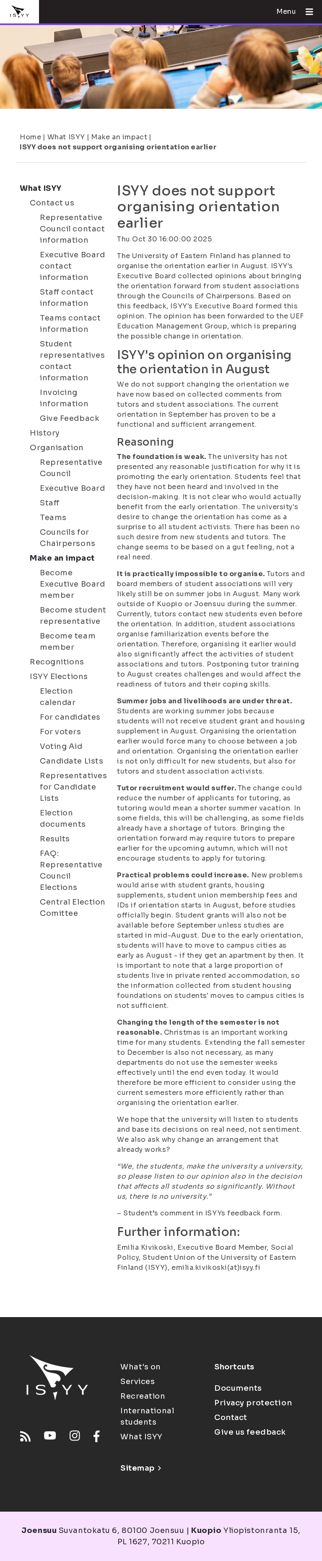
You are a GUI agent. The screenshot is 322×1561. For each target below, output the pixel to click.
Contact (230, 1417)
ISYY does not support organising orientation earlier (118, 147)
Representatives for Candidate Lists (73, 787)
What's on (140, 1366)
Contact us (52, 203)
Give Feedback (69, 418)
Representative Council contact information (72, 229)
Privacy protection (253, 1402)
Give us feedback (250, 1432)
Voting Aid (61, 746)
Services (137, 1381)
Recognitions (57, 661)
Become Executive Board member (72, 584)
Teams (53, 517)
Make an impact (119, 137)
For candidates (70, 717)
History (45, 433)
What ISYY (66, 137)
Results (55, 838)
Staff (50, 503)
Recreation (143, 1396)
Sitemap (137, 1468)
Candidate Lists (71, 761)
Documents (238, 1388)
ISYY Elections (59, 676)
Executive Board (72, 488)
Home (30, 137)
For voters (60, 731)
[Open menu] (306, 11)
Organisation (57, 447)
